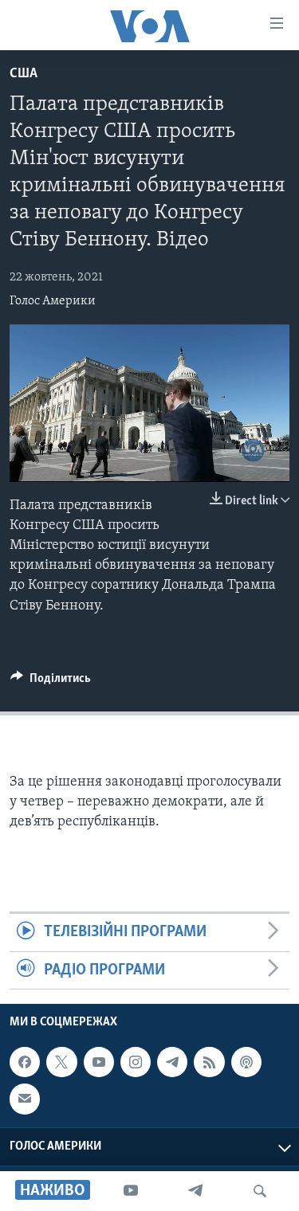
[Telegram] (195, 1191)
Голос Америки (53, 301)
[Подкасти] (246, 1062)
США (23, 74)
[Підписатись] (25, 1099)
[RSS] (209, 1062)
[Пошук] (260, 1191)
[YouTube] (130, 1191)
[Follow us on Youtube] (99, 1062)
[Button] (50, 682)
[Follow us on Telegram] (172, 1062)
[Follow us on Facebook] (25, 1062)
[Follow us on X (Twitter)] (61, 1062)
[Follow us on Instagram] (135, 1062)
